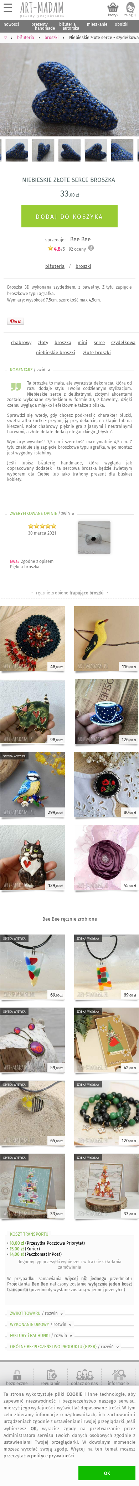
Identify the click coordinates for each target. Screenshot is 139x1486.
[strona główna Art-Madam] (42, 9)
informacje (118, 1383)
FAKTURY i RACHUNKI (41, 1335)
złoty (43, 342)
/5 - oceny (70, 249)
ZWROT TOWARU (37, 1313)
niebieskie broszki (55, 352)
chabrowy (21, 342)
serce (99, 342)
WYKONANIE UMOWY (41, 1324)
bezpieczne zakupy (17, 1386)
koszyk (113, 15)
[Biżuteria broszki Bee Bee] (94, 552)
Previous (11, 86)
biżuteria (55, 266)
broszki (83, 266)
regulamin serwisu (51, 1386)
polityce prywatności (52, 1455)
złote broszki (97, 352)
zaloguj (130, 15)
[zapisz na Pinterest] (15, 321)
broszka (63, 342)
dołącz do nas (84, 1383)
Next (127, 86)
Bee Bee (80, 239)
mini (82, 342)
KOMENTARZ (31, 369)
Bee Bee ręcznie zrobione (69, 919)
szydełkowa (123, 342)
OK (107, 1473)
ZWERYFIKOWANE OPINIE (43, 513)
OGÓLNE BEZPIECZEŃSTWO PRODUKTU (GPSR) (65, 1346)
